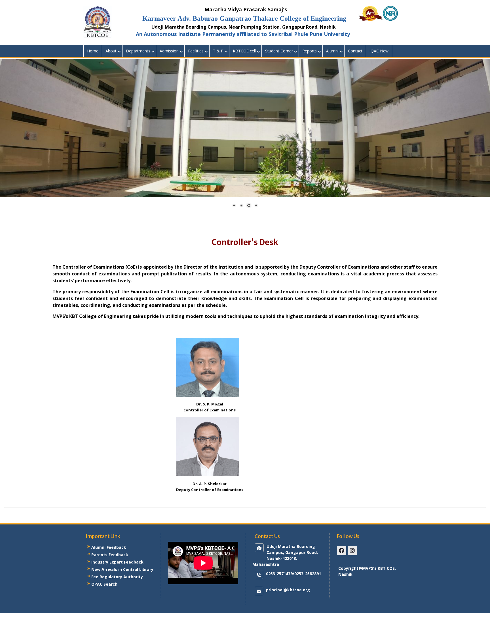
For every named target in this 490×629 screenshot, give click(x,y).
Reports (309, 51)
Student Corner (279, 51)
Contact (355, 51)
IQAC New (378, 51)
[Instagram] (352, 550)
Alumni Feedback (108, 547)
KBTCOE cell (244, 51)
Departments (138, 51)
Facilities (196, 51)
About (111, 51)
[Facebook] (341, 550)
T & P (218, 51)
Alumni (332, 51)
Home (92, 51)
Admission (169, 51)
